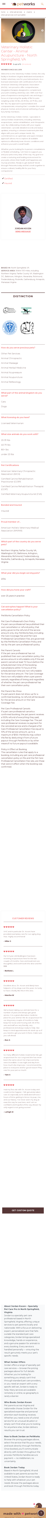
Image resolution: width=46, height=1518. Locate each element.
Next (42, 30)
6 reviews (27, 64)
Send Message (23, 231)
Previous (3, 30)
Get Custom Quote (23, 1210)
